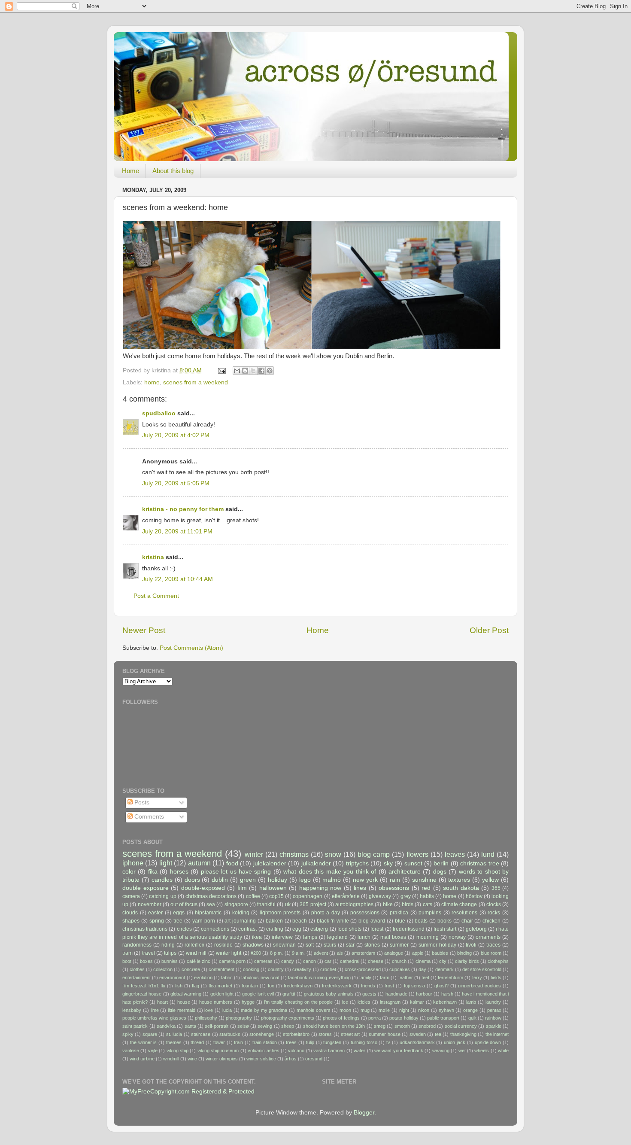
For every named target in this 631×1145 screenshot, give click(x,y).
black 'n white (333, 921)
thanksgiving (463, 1034)
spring (156, 921)
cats (427, 904)
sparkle (493, 1026)
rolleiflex (194, 945)
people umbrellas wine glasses (154, 1017)
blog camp (374, 854)
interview (282, 937)
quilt (472, 1017)
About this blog (173, 170)
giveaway (380, 896)
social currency (461, 1026)
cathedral (349, 961)
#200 (256, 953)
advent (321, 953)
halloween (273, 888)
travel (148, 953)
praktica (399, 913)
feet (425, 977)
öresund (313, 1058)
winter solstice (261, 1058)
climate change (459, 904)
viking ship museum (218, 1050)
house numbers (215, 1002)
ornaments (488, 937)
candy (287, 961)
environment (172, 977)
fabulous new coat (260, 977)
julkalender (316, 863)
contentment (221, 969)
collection (163, 969)
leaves (455, 854)
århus (291, 1058)
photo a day (325, 913)
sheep (287, 1026)
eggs (179, 913)
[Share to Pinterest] (269, 370)
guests (369, 993)
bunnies (169, 961)
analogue (393, 953)
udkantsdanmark (417, 1042)
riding (168, 945)
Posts (141, 802)
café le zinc (198, 961)
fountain (250, 985)
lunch (364, 937)
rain (395, 880)
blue (400, 921)
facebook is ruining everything (319, 977)
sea (210, 904)
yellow (490, 880)
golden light (222, 993)
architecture (404, 871)
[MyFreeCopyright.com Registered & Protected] (188, 1091)
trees (291, 1042)
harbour (424, 993)
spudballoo (159, 413)
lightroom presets (280, 913)
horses (179, 871)
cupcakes (399, 969)
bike (388, 904)
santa (190, 1026)
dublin (220, 880)
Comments (148, 816)
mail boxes (393, 937)
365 (496, 888)
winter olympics (222, 1058)
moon (345, 1010)
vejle (153, 1050)
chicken (491, 921)
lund (487, 854)
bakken (274, 921)
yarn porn (203, 921)
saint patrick (135, 1026)
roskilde (223, 945)
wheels (481, 1050)
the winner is (143, 1042)
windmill (171, 1058)
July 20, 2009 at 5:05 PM (175, 483)
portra (374, 1017)
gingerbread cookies (479, 985)
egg (296, 929)
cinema (423, 961)
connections (215, 929)
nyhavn (446, 1010)
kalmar (417, 1002)
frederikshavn (298, 985)
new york (365, 880)
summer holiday (437, 945)
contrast (247, 929)
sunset (413, 863)
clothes (137, 969)
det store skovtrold (481, 969)
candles (162, 880)
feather (405, 977)
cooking (251, 969)
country (276, 969)
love (208, 1010)
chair (467, 921)
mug (365, 1010)
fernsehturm (450, 977)
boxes (146, 961)
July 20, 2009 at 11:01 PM (177, 531)
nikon (423, 1010)
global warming (185, 993)
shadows (253, 945)
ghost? (441, 985)
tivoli (471, 945)
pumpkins (430, 913)
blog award (371, 921)
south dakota (461, 888)
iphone (132, 863)
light (165, 863)
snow (333, 854)
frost (389, 985)
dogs (439, 871)
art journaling (240, 921)
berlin (441, 863)
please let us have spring (236, 871)
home (152, 382)
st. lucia (174, 1034)
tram (127, 953)
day (422, 969)
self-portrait (216, 1026)
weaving (440, 1050)
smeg (379, 1026)
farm (384, 977)
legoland (337, 937)
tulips (170, 953)
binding (464, 953)
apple (417, 953)
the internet (497, 1034)
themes (174, 1042)
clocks (493, 904)
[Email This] (237, 370)
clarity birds (467, 961)
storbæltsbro (296, 1034)
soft (310, 945)
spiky (127, 1034)
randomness (137, 945)
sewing (265, 1026)
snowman (284, 945)
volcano (296, 1050)
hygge (248, 1002)
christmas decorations (211, 896)
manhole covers (314, 1010)
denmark (444, 969)
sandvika (166, 1026)
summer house (384, 1034)
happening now (320, 888)
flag (195, 985)
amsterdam (363, 953)
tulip (310, 1042)
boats (421, 921)
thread (197, 1042)
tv (388, 1042)
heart (162, 1002)
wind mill (196, 953)
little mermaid (181, 1010)
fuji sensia (414, 985)
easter (155, 913)
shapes (131, 921)
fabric (227, 977)
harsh (447, 993)
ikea (257, 937)
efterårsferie (346, 896)
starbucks (229, 1034)
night (404, 1010)
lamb (471, 1002)
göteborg (476, 929)
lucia (227, 1010)
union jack (454, 1042)
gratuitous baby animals (329, 993)
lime (155, 1010)
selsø (243, 1026)
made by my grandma (264, 1010)
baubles (440, 953)
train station (264, 1042)
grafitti (288, 993)
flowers (417, 854)
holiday (277, 880)
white (503, 1050)
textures (459, 880)
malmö (331, 880)
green (248, 880)
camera (131, 896)
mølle (384, 1010)
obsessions (394, 888)
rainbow (493, 1017)
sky (388, 863)
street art (350, 1034)
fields (496, 977)
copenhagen (307, 896)
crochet (328, 969)
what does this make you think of (329, 871)
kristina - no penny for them (183, 509)
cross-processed (363, 969)
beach (299, 921)
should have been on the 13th (334, 1026)
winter (254, 854)
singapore (236, 904)
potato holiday (403, 1017)
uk (288, 904)
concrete (191, 969)
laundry (493, 1002)
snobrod (427, 1026)
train (238, 1042)
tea (438, 1034)
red (426, 888)
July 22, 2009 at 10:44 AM (177, 579)
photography (239, 1017)
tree (177, 921)
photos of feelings (341, 1017)
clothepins (498, 961)
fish (178, 985)
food (232, 863)
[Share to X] (253, 370)
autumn (199, 863)
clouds (130, 913)
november (149, 904)
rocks (494, 913)
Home (130, 170)
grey (405, 896)
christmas (294, 854)
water (359, 1050)
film (242, 888)
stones (372, 945)
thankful (266, 904)
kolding (240, 913)
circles (184, 929)
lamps (310, 937)
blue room (491, 953)
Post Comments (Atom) (191, 648)
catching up (162, 896)
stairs (330, 945)
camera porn (232, 961)
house (183, 1002)
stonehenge (261, 1034)
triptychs (357, 863)
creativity (301, 969)
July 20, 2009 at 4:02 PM (175, 435)
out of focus (183, 904)
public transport (443, 1017)
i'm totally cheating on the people (298, 1002)
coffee (253, 896)
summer (399, 945)
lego (305, 880)
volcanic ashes (263, 1050)
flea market (220, 985)
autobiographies (354, 904)
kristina (153, 557)
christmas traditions (144, 929)
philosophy (206, 1017)
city (442, 961)
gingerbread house (141, 993)
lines (360, 888)
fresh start (445, 929)
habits (427, 896)
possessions (364, 913)
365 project (313, 904)
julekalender (269, 863)
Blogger (364, 1112)
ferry (477, 977)
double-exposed (203, 888)
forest (376, 929)
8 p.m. (276, 953)
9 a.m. (298, 953)
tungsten (332, 1042)
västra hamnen (329, 1050)
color (129, 871)
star (350, 945)
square (150, 1034)
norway (457, 937)
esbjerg (319, 929)
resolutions (464, 913)
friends (368, 985)
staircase (200, 1034)
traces (493, 945)
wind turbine (142, 1058)
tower (219, 1042)
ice (345, 1002)
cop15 (276, 896)
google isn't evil (258, 993)
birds (407, 904)
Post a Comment (156, 596)
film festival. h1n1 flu (143, 985)
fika (153, 871)
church (399, 961)
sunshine (424, 880)
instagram (390, 1002)
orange (470, 1010)
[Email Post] (221, 370)
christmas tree (479, 863)
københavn (445, 1002)
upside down (488, 1042)
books (444, 921)
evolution (203, 977)
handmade (396, 993)
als (340, 953)
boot (126, 961)
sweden (418, 1034)
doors (192, 880)
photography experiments (287, 1017)
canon (309, 961)
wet (462, 1050)
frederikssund (409, 929)
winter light (228, 953)
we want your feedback (398, 1050)
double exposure (145, 888)
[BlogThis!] (245, 370)
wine (192, 1058)
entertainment (136, 977)
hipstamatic (208, 913)
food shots (349, 929)
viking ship (177, 1050)
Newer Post (143, 630)
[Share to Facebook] (261, 370)
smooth (402, 1026)
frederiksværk (337, 985)
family (365, 977)
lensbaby (131, 1010)
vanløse (130, 1050)
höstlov (474, 896)
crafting (274, 929)
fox (271, 985)
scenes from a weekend (195, 382)
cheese (375, 961)
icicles (364, 1002)
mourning (427, 937)
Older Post (489, 630)
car (328, 961)
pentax (494, 1010)
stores (325, 1034)
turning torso (364, 1042)
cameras (263, 961)
